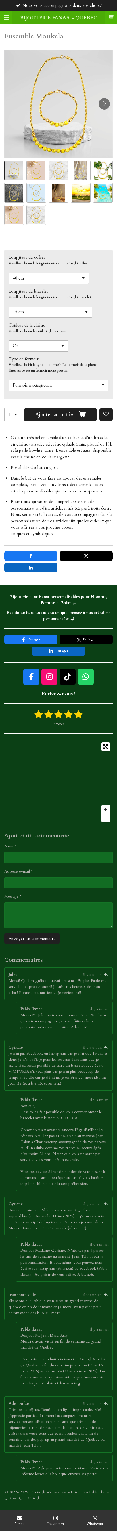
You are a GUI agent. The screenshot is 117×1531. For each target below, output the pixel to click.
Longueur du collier (27, 257)
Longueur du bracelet (28, 291)
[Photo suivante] (104, 104)
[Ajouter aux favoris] (106, 414)
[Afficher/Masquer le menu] (6, 17)
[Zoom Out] (105, 818)
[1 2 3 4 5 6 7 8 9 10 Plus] (12, 414)
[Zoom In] (105, 809)
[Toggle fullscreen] (105, 746)
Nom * (10, 846)
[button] (14, 170)
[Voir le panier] (111, 17)
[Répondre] (105, 974)
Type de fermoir (24, 359)
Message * (12, 896)
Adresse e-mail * (18, 871)
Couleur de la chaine (27, 325)
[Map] (58, 782)
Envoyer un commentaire (32, 938)
